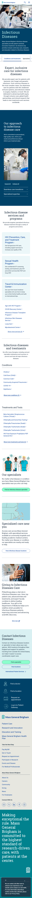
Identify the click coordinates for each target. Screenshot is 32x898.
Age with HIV (12, 306)
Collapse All (16, 184)
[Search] (25, 2)
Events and (8, 763)
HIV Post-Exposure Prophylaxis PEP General (15, 435)
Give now (15, 621)
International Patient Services (15, 671)
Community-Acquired (14, 382)
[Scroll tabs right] (31, 58)
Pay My (5, 749)
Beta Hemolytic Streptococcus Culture (13, 415)
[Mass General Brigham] (8, 2)
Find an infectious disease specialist (16, 489)
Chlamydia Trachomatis (14, 427)
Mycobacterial (12, 327)
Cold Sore (9, 375)
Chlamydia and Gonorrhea (15, 420)
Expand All (8, 184)
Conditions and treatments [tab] (12, 58)
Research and (12, 728)
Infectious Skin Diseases (13, 319)
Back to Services (8, 7)
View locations (16, 667)
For (7, 795)
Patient (7, 724)
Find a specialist (16, 662)
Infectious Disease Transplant (15, 314)
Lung (8, 324)
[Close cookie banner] (24, 881)
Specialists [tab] (26, 58)
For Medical (11, 767)
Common (8, 379)
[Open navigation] (29, 2)
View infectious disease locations (16, 551)
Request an (10, 756)
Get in (6, 753)
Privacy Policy (15, 893)
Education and (11, 732)
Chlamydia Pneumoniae (14, 423)
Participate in (10, 760)
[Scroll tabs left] (1, 58)
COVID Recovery (13, 309)
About (5, 778)
